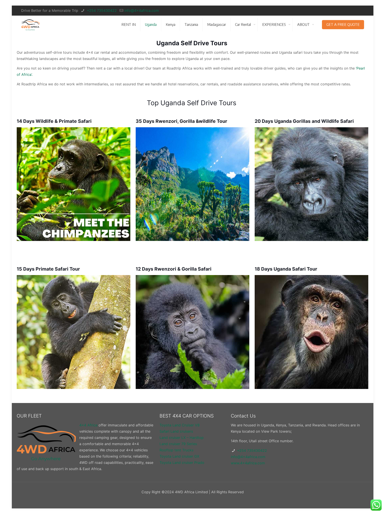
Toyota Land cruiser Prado (182, 462)
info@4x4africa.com (141, 10)
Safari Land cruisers (176, 431)
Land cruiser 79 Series (178, 444)
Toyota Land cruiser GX (179, 456)
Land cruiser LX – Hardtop (182, 437)
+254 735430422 (101, 10)
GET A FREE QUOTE (343, 24)
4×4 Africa (88, 425)
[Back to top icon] (363, 505)
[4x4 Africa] (30, 24)
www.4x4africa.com (248, 463)
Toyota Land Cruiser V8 (180, 425)
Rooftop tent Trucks (176, 450)
